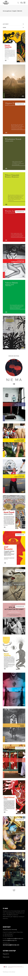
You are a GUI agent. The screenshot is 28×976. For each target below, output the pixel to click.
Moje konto (6, 957)
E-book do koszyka (14, 54)
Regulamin (6, 954)
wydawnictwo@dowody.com (15, 938)
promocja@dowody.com (10, 940)
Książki (14, 11)
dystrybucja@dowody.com (11, 945)
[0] (21, 3)
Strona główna (7, 11)
